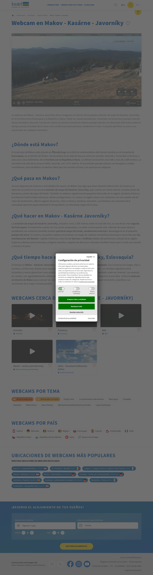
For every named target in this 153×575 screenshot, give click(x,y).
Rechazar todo (76, 306)
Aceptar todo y (76, 299)
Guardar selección (76, 312)
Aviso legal (91, 318)
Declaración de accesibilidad (67, 318)
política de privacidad (86, 282)
